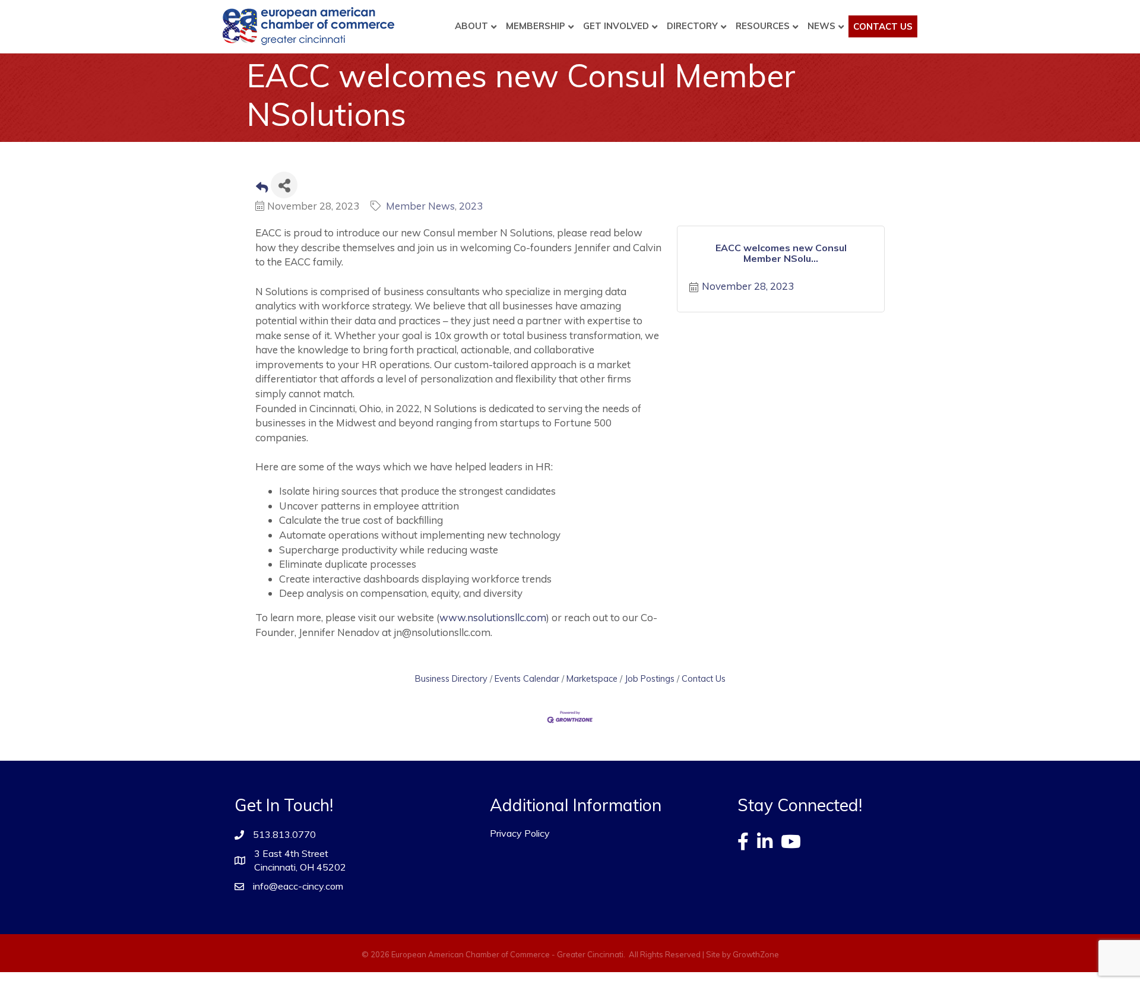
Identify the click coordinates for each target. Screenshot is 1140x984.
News (821, 25)
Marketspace (592, 678)
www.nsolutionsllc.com (492, 617)
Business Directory (451, 678)
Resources (763, 25)
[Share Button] (284, 185)
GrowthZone (756, 954)
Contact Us (883, 26)
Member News (420, 206)
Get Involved (616, 25)
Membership (535, 25)
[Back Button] (262, 188)
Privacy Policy (520, 833)
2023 (471, 206)
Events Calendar (527, 678)
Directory (692, 25)
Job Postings (649, 678)
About (471, 25)
